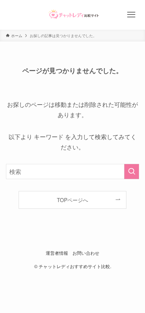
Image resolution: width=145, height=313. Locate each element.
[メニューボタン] (131, 15)
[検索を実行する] (131, 171)
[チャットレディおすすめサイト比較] (73, 15)
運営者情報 (57, 253)
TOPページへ (72, 200)
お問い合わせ (85, 253)
